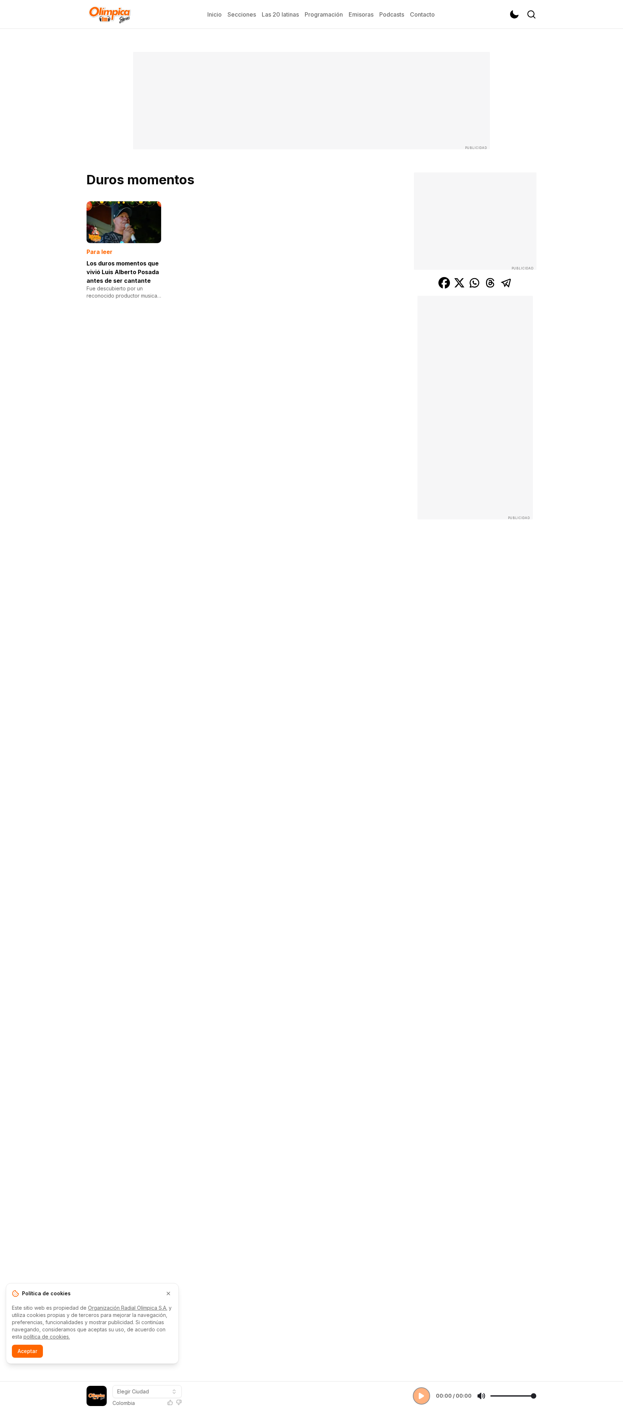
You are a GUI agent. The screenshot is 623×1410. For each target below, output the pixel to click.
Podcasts (391, 14)
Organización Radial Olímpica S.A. (127, 1308)
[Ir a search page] (531, 14)
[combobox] (147, 1391)
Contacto (422, 14)
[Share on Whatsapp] (474, 283)
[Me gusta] (170, 1402)
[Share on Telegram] (506, 283)
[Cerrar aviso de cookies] (168, 1293)
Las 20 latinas (280, 14)
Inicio (214, 14)
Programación (324, 14)
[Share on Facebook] (444, 283)
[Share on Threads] (490, 283)
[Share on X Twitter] (459, 283)
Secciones (241, 14)
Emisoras (361, 14)
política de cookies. (46, 1337)
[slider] (513, 1396)
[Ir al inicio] (110, 14)
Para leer (99, 251)
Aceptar (27, 1351)
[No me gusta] (179, 1402)
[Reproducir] (421, 1396)
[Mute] (481, 1396)
